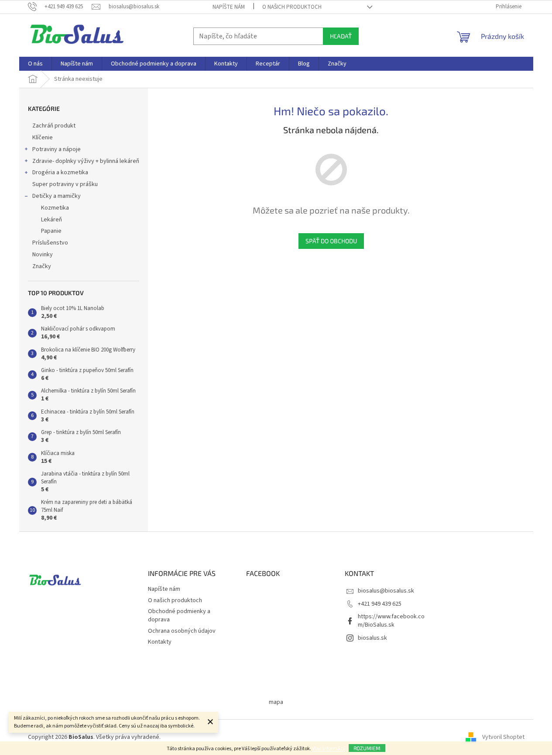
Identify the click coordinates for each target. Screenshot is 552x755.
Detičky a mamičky (56, 196)
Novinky (42, 254)
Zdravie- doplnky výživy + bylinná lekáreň (85, 161)
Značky (41, 266)
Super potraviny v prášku (65, 184)
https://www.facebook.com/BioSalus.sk (391, 620)
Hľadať (341, 36)
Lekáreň (51, 219)
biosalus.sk (372, 638)
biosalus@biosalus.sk (386, 590)
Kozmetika (55, 207)
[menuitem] (35, 64)
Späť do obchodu (331, 241)
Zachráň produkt (53, 125)
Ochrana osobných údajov (182, 631)
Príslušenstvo (50, 242)
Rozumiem (367, 748)
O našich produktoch (292, 7)
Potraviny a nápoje (56, 149)
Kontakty (159, 642)
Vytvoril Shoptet (503, 737)
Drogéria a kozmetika (60, 172)
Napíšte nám (229, 7)
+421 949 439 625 (379, 604)
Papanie (51, 231)
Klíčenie (42, 137)
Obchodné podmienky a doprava (179, 615)
